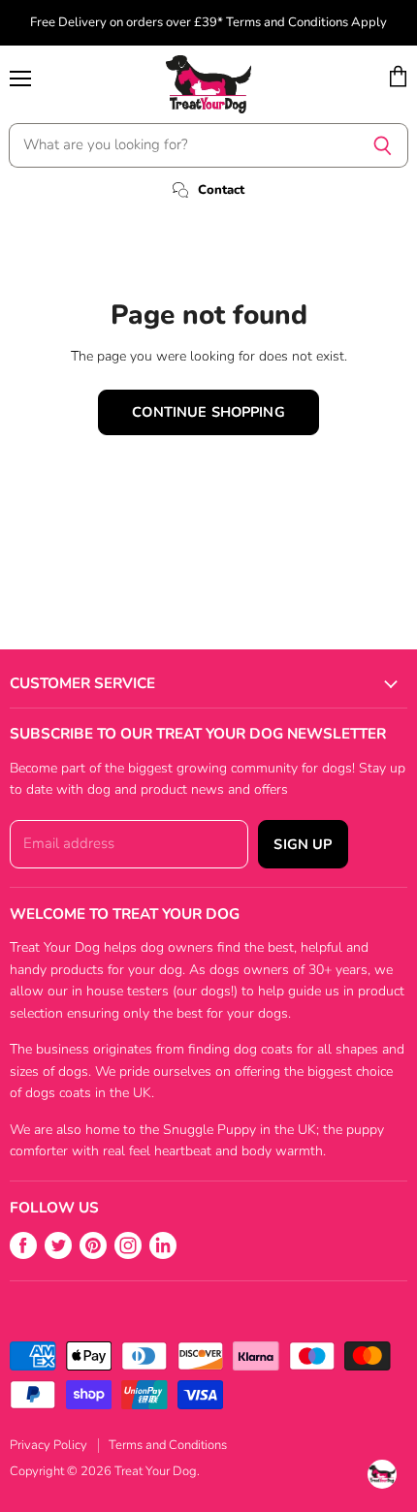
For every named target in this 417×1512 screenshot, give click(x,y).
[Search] (382, 145)
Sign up (302, 844)
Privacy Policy (48, 1445)
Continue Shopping (208, 412)
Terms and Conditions (168, 1445)
